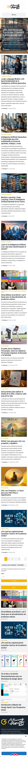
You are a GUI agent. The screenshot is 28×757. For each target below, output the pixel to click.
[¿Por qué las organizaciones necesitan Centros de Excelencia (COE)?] (14, 518)
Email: (2, 573)
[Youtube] (17, 754)
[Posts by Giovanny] (4, 49)
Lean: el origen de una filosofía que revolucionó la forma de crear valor (13, 32)
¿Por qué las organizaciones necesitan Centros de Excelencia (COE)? (13, 533)
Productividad (4, 345)
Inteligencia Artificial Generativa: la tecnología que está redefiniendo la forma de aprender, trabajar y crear (14, 140)
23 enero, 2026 (4, 619)
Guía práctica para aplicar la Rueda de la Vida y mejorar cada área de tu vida (13, 393)
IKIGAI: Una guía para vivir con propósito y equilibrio (13, 442)
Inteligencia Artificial (6, 76)
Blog (13, 587)
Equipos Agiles (5, 528)
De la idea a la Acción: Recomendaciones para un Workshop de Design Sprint (11, 676)
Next (7, 21)
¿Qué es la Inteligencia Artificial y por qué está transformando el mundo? (13, 246)
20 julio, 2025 (4, 650)
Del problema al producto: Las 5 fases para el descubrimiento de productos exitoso (13, 297)
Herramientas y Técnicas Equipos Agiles (11, 291)
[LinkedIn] (11, 754)
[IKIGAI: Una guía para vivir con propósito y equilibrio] (14, 427)
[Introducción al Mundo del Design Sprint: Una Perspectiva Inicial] (14, 692)
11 (19, 559)
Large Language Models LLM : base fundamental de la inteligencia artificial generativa (13, 81)
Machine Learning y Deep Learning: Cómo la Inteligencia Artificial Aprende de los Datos (13, 199)
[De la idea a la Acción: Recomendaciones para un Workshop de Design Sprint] (14, 661)
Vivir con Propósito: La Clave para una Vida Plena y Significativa (12, 492)
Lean (4, 26)
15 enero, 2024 (4, 712)
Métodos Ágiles (22, 609)
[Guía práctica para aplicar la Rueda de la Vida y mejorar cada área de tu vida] (14, 378)
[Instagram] (14, 754)
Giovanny (7, 49)
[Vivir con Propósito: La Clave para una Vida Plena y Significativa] (14, 476)
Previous (3, 21)
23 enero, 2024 (4, 681)
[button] (26, 736)
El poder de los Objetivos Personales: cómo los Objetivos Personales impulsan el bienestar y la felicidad (14, 351)
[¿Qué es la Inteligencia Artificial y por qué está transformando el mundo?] (14, 230)
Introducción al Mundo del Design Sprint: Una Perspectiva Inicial (13, 707)
